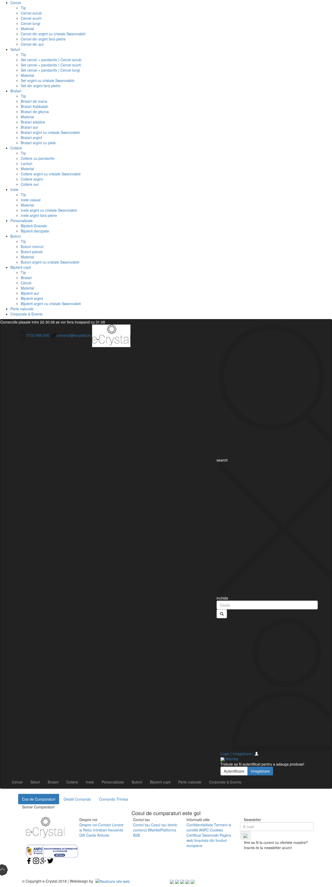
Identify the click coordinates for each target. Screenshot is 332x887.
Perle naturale (21, 308)
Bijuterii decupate (35, 230)
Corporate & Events (26, 314)
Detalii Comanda (77, 799)
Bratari (15, 90)
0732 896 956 (37, 335)
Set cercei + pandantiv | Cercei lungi (50, 70)
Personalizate (21, 220)
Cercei (15, 2)
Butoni (15, 236)
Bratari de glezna (35, 111)
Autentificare (234, 771)
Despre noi (88, 824)
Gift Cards (87, 835)
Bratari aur (29, 127)
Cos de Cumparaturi (38, 799)
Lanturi (26, 163)
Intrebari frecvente (108, 830)
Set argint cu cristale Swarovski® (47, 80)
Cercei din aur (32, 44)
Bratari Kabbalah (34, 106)
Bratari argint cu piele (38, 142)
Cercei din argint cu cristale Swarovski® (53, 33)
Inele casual (30, 199)
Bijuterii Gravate (34, 225)
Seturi (15, 49)
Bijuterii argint (32, 298)
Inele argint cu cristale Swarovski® (49, 210)
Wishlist (154, 830)
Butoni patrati (32, 251)
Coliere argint (32, 179)
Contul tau (141, 824)
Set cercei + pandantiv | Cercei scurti (51, 64)
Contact (104, 824)
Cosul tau (159, 824)
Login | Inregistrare (237, 753)
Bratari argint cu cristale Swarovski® (50, 132)
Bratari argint (31, 137)
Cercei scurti (31, 18)
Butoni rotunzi (32, 246)
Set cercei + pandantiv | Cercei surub (51, 59)
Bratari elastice (33, 122)
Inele (14, 189)
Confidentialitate (199, 824)
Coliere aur (30, 184)
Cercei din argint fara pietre (43, 39)
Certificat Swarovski (202, 835)
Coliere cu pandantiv (37, 158)
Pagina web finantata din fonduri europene (208, 840)
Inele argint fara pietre (39, 215)
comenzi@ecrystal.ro (74, 335)
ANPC (204, 830)
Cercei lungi (30, 23)
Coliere (16, 147)
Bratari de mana (34, 101)
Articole (103, 835)
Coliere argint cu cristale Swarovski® (51, 173)
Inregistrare (260, 771)
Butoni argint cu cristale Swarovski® (50, 262)
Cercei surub (31, 13)
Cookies (216, 830)
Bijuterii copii (20, 267)
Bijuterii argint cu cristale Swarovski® (51, 303)
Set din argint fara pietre (40, 85)
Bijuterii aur (30, 293)
